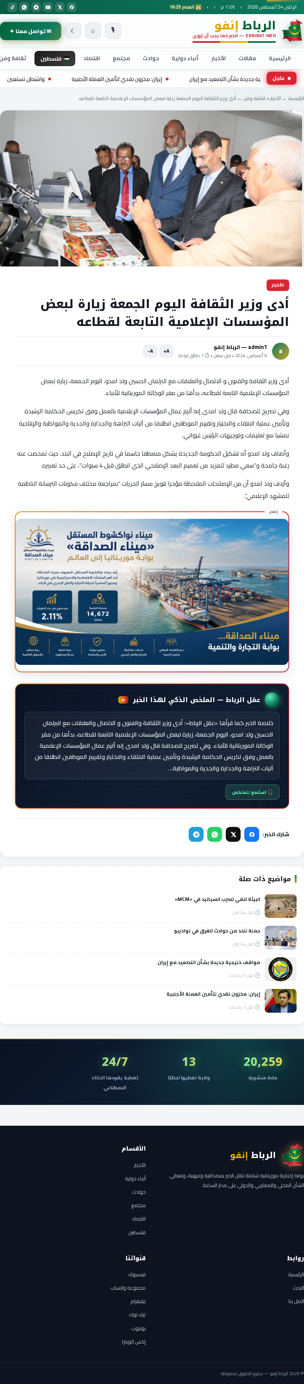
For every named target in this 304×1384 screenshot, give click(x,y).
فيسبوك (137, 1274)
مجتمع (121, 58)
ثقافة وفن (254, 98)
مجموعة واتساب (128, 1288)
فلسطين (137, 1232)
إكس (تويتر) (134, 1341)
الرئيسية (280, 58)
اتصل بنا (296, 1301)
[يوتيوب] (48, 7)
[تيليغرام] (36, 7)
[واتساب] (24, 7)
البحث (298, 1288)
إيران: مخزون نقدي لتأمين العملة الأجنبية (167, 79)
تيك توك (137, 1314)
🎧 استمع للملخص (252, 792)
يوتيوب (138, 1328)
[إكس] (60, 7)
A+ (166, 351)
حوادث (151, 58)
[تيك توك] (12, 7)
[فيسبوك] (71, 7)
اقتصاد (91, 58)
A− (150, 351)
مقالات (247, 58)
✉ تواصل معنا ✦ (31, 31)
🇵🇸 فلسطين (54, 59)
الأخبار (218, 58)
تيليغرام (138, 1301)
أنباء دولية (185, 58)
